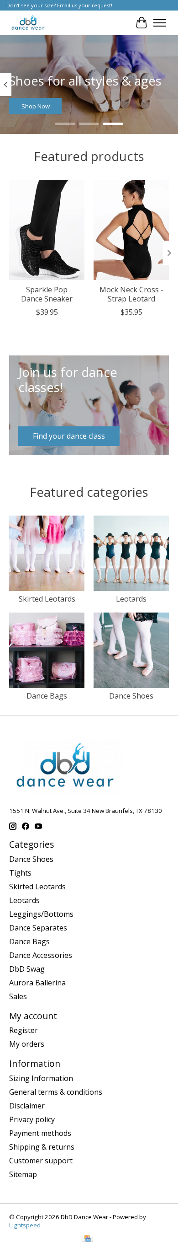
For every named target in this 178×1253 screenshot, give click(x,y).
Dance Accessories (40, 955)
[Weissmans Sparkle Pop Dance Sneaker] (46, 230)
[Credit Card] (87, 1239)
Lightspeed (25, 1225)
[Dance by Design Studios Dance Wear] (28, 22)
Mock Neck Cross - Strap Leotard (131, 294)
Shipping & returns (41, 1147)
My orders (26, 1044)
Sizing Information (41, 1078)
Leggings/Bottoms (41, 914)
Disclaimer (27, 1106)
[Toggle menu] (160, 23)
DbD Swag (27, 969)
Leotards (131, 599)
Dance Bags (46, 696)
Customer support (41, 1161)
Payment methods (40, 1133)
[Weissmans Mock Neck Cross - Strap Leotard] (131, 230)
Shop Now (35, 106)
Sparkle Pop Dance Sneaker (47, 294)
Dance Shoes (131, 696)
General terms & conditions (55, 1092)
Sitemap (23, 1174)
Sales (18, 996)
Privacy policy (32, 1119)
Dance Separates (38, 928)
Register (23, 1030)
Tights (20, 873)
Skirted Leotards (47, 599)
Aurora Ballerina (37, 983)
